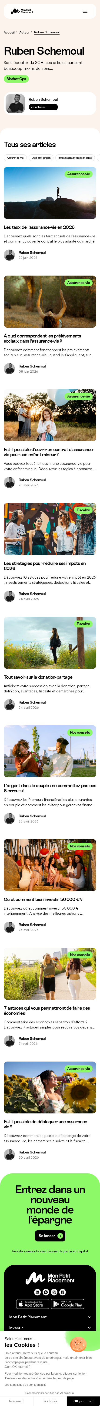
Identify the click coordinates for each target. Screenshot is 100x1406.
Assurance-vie (15, 157)
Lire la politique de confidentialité (26, 1384)
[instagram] (54, 1292)
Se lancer (47, 1236)
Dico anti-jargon (41, 157)
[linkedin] (37, 1292)
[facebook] (62, 1292)
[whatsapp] (46, 1292)
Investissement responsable (75, 157)
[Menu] (85, 11)
